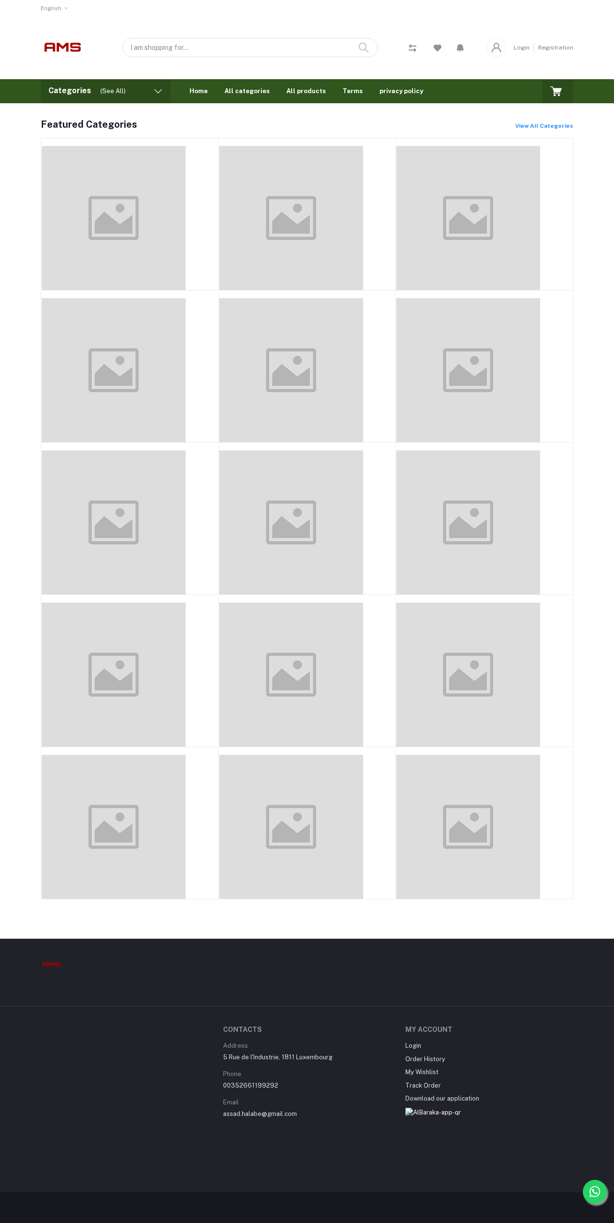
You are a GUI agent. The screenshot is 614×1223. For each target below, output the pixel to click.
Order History (425, 1059)
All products (306, 91)
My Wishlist (421, 1072)
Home (198, 91)
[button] (460, 47)
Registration (555, 47)
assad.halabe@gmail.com (260, 1113)
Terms (352, 91)
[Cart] (558, 91)
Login (522, 47)
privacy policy (401, 91)
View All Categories (544, 125)
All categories (247, 91)
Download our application (442, 1098)
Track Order (423, 1085)
